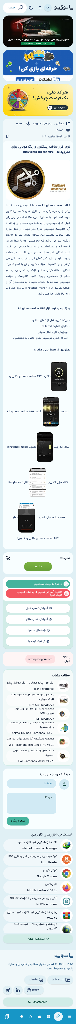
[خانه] (58, 1016)
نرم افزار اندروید (42, 124)
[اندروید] (22, 1016)
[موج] (38, 31)
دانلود (38, 566)
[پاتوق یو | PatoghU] (63, 8)
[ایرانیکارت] (38, 65)
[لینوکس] (30, 1017)
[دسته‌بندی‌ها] (48, 8)
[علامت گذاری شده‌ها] (7, 1016)
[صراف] (38, 100)
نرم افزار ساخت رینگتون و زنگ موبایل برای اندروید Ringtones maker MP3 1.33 (40, 149)
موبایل (60, 124)
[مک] (39, 1017)
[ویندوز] (48, 1016)
